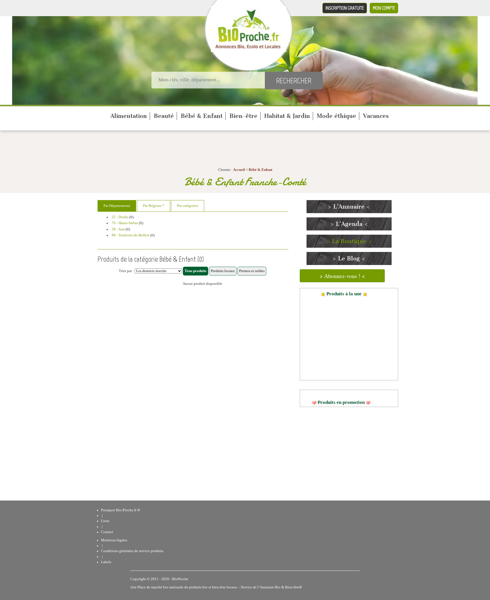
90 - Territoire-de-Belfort (130, 235)
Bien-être (243, 116)
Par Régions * (153, 206)
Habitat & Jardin (287, 116)
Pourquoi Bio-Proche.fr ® (120, 510)
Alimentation (128, 116)
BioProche (180, 579)
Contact (107, 532)
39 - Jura (118, 229)
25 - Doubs (120, 217)
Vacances (376, 116)
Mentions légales (114, 540)
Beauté (164, 116)
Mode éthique (336, 116)
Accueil (239, 170)
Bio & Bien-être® (288, 587)
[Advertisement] (193, 346)
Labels (106, 562)
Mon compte (384, 8)
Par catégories (187, 206)
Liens (105, 521)
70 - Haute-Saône (125, 223)
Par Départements (117, 206)
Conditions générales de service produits (132, 551)
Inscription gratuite (345, 8)
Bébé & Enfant (202, 116)
